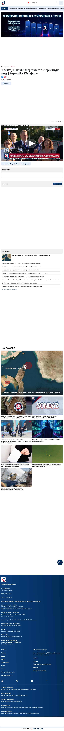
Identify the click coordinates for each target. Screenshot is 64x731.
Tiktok (62, 681)
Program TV (37, 667)
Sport (3, 659)
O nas (3, 669)
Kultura (3, 653)
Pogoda (35, 661)
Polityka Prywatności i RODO (42, 664)
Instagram (32, 681)
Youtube (2, 681)
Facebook (47, 681)
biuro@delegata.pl (7, 644)
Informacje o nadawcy (40, 650)
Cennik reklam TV (7, 675)
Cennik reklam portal (7, 672)
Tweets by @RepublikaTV (9, 289)
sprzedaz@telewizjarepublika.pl (11, 625)
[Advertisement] (32, 722)
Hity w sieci (57, 184)
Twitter (17, 681)
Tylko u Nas (5, 662)
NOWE (4, 8)
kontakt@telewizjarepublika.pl (10, 631)
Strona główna (5, 66)
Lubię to (7, 83)
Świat (3, 665)
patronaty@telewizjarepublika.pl (11, 636)
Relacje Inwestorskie (39, 671)
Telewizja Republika (10, 164)
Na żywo (34, 3)
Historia (3, 650)
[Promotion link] (32, 24)
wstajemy (25, 164)
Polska (13, 66)
